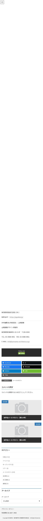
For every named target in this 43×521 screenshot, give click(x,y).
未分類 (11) (6, 476)
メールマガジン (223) (9, 472)
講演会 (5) (5, 484)
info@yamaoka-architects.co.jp (18, 342)
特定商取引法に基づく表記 (9, 513)
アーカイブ (5, 497)
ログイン (20, 392)
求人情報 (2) (6, 480)
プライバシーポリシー (8, 509)
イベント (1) (6, 461)
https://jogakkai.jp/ (16, 317)
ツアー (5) (5, 468)
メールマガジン (17, 380)
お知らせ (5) (6, 457)
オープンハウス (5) (8, 465)
